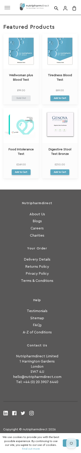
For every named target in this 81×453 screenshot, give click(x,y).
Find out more (31, 448)
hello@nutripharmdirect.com (37, 377)
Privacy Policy (37, 273)
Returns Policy (37, 266)
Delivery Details (37, 259)
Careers (37, 228)
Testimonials (37, 311)
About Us (37, 214)
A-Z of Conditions (37, 332)
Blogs (37, 221)
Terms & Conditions (37, 281)
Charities (37, 235)
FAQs (37, 325)
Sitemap (37, 318)
